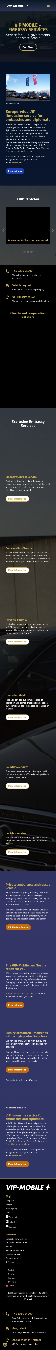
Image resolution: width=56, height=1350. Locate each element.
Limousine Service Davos (16, 1243)
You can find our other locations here (27, 149)
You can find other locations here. (27, 1142)
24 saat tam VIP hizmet (26, 1340)
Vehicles (9, 1247)
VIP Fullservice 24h (23, 297)
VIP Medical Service (18, 927)
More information (17, 498)
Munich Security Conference (18, 1239)
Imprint (9, 1212)
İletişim (9, 1205)
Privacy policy (11, 1208)
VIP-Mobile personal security (19, 993)
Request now (15, 171)
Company (10, 1201)
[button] (24, 252)
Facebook (11, 1217)
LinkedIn (11, 1221)
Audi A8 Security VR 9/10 (16, 1250)
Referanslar (11, 1262)
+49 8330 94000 (22, 270)
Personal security (13, 1258)
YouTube (11, 1226)
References (17, 162)
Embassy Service (13, 1254)
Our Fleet (28, 47)
